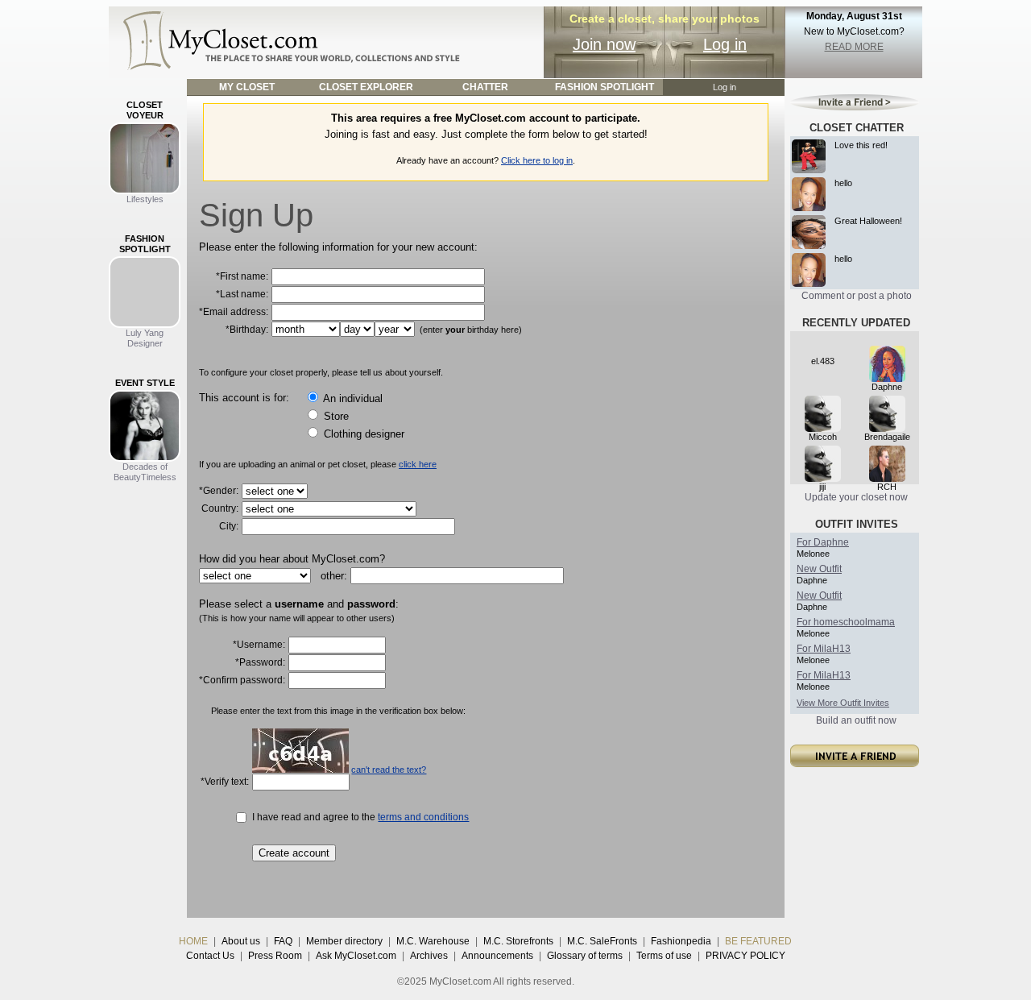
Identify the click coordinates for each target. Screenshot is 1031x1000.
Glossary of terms (585, 955)
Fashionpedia (681, 941)
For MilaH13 (824, 648)
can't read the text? (388, 769)
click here (418, 464)
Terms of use (664, 955)
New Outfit (819, 569)
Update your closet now (856, 497)
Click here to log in (537, 160)
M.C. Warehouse (433, 941)
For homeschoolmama (846, 622)
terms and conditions (423, 817)
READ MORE (854, 46)
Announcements (497, 955)
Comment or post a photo (856, 295)
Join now (604, 44)
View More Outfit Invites (843, 702)
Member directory (344, 941)
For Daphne (823, 542)
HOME (193, 941)
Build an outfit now (856, 720)
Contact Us (210, 955)
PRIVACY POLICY (745, 955)
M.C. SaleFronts (602, 941)
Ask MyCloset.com (356, 955)
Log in (725, 44)
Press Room (275, 955)
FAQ (283, 941)
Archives (429, 955)
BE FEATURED (758, 941)
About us (241, 941)
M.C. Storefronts (518, 941)
